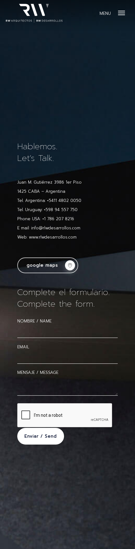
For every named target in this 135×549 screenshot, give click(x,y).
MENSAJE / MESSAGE (37, 372)
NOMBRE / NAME (34, 321)
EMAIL (23, 347)
